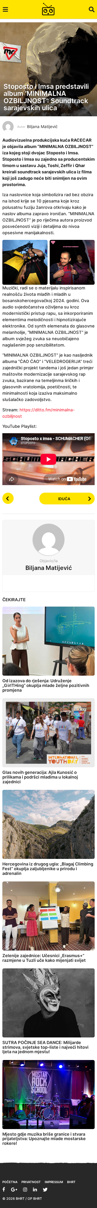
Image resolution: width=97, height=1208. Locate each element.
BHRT (71, 1182)
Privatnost (31, 1182)
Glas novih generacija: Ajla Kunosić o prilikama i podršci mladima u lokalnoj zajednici (40, 777)
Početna (9, 1182)
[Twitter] (45, 1189)
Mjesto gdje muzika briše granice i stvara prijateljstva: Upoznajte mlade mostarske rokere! (44, 1139)
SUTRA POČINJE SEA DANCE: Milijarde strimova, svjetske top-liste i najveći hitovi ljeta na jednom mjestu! (45, 1047)
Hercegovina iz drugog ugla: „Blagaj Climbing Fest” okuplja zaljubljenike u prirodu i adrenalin (47, 868)
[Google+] (14, 1189)
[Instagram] (25, 1189)
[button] (5, 9)
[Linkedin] (35, 1189)
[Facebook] (3, 1189)
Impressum (54, 1182)
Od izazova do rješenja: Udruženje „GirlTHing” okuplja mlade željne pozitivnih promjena (45, 685)
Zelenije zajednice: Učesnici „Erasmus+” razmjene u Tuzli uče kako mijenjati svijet (44, 958)
